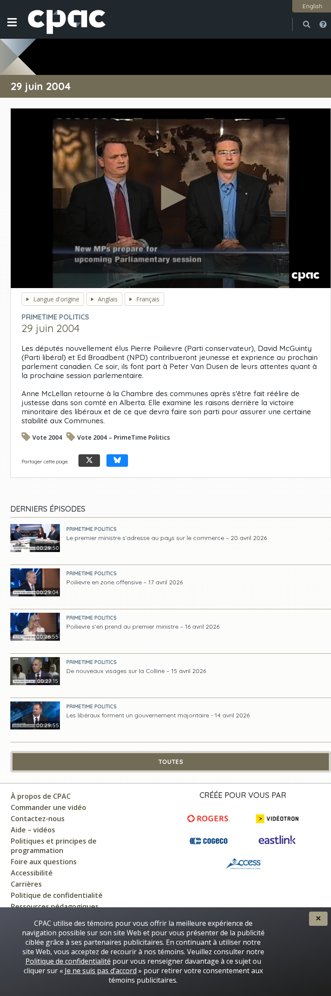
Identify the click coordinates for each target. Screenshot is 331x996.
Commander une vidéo (48, 807)
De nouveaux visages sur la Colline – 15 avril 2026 (136, 671)
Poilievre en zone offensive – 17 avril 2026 (124, 582)
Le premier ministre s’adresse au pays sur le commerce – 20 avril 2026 (166, 538)
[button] (12, 29)
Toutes (170, 762)
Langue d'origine (56, 299)
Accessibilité (32, 873)
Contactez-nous (38, 818)
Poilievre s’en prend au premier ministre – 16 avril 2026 (142, 626)
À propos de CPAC (41, 796)
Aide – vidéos (33, 830)
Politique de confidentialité (57, 895)
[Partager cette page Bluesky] (117, 460)
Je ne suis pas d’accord (101, 970)
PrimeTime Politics (91, 529)
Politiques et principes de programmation (54, 845)
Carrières (26, 884)
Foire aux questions (44, 861)
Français (147, 299)
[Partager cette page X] (89, 460)
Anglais (108, 299)
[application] (171, 198)
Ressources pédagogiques (55, 906)
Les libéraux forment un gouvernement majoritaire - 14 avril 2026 (158, 715)
